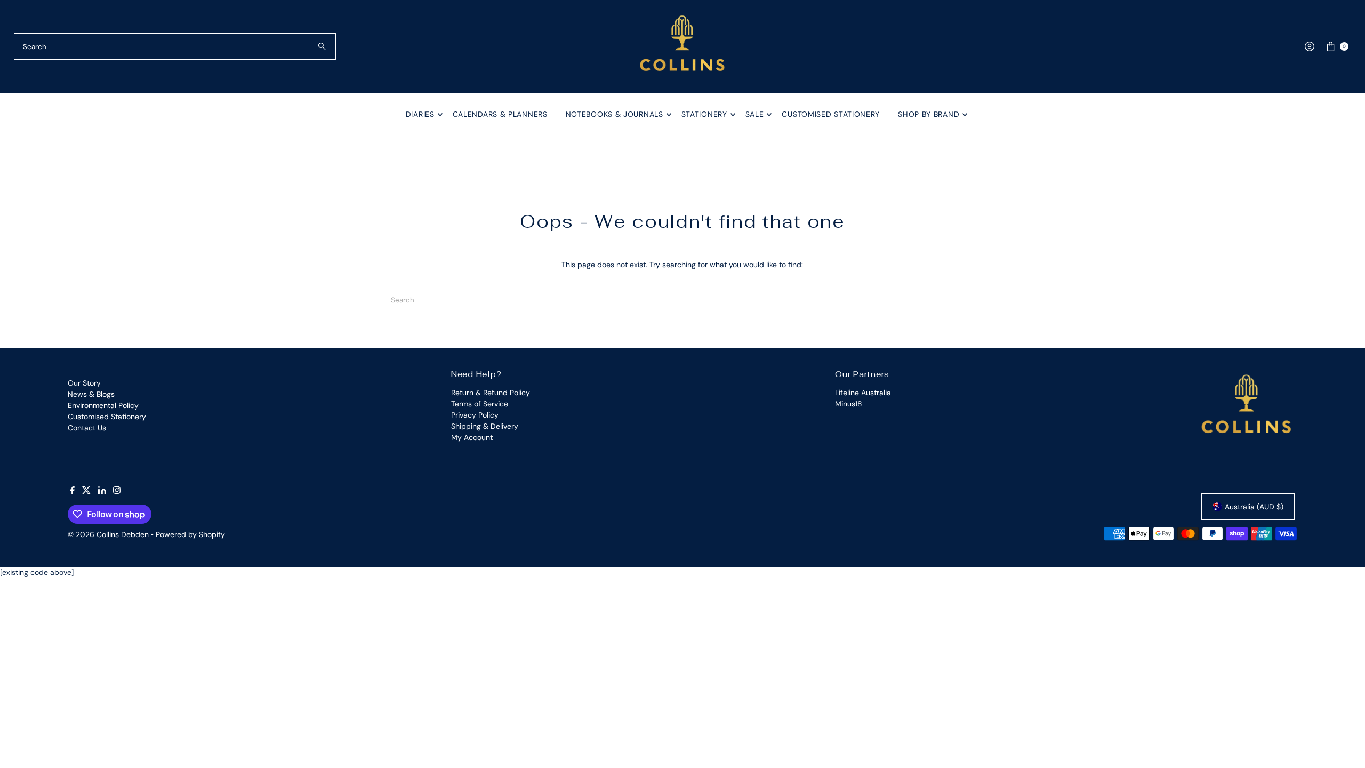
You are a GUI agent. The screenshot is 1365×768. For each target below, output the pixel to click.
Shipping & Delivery (484, 426)
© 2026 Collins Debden (108, 534)
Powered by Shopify (190, 534)
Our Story (84, 383)
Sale (754, 114)
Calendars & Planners (500, 114)
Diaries (420, 114)
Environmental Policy (103, 405)
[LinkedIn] (102, 491)
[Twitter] (86, 491)
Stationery (704, 114)
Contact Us (87, 428)
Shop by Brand (928, 114)
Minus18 (848, 404)
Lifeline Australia (863, 392)
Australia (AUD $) (1254, 506)
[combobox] (175, 46)
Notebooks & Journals (614, 114)
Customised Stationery (831, 114)
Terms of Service (479, 404)
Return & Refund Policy (490, 392)
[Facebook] (72, 491)
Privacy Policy (475, 415)
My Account (472, 437)
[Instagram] (117, 491)
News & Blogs (91, 394)
